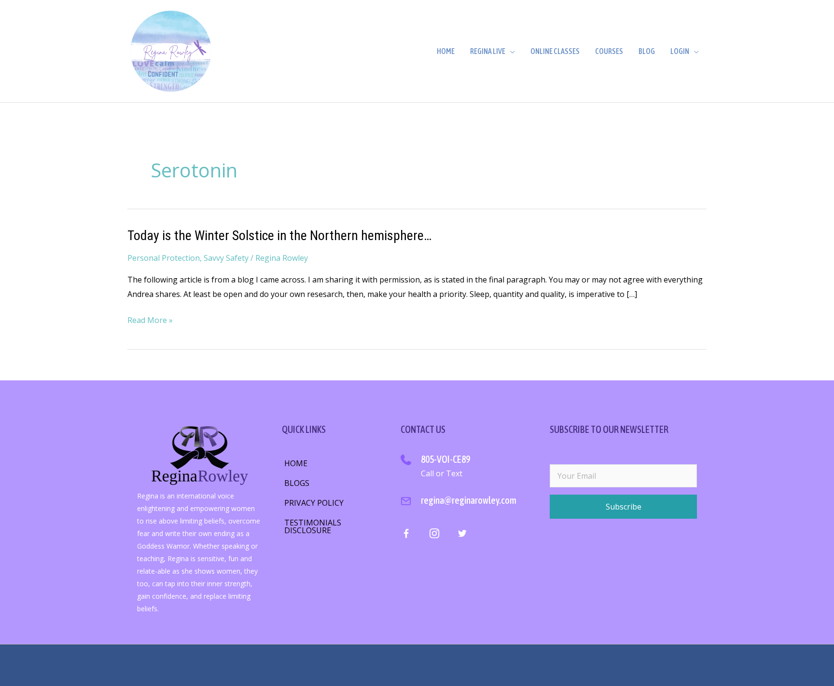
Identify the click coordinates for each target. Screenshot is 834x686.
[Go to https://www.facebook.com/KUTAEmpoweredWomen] (406, 536)
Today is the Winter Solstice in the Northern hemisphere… (279, 235)
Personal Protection (163, 258)
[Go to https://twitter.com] (462, 535)
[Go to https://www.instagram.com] (434, 535)
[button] (623, 507)
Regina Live (487, 51)
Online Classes (555, 51)
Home (446, 51)
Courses (609, 51)
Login (679, 51)
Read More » (150, 321)
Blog (647, 51)
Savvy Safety (226, 258)
